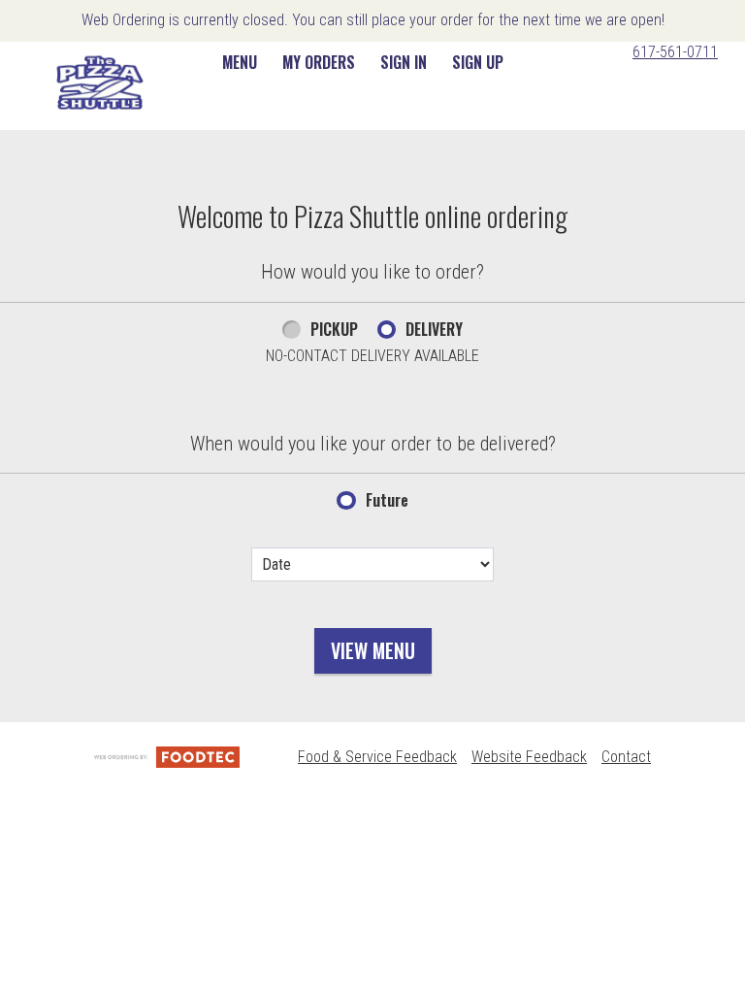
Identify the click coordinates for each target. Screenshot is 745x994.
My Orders (318, 62)
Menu (239, 62)
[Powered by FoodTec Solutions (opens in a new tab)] (167, 756)
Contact (626, 756)
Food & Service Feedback (377, 756)
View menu (373, 650)
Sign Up (477, 62)
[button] (99, 82)
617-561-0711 (675, 52)
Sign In (403, 62)
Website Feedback (529, 756)
